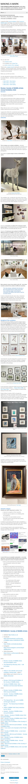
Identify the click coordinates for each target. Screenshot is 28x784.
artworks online (8, 61)
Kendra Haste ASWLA (15, 193)
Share (3, 755)
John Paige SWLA (5, 389)
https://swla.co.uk (13, 635)
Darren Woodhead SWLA (20, 355)
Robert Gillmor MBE (18, 387)
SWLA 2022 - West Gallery (9, 81)
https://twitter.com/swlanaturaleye (13, 644)
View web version (14, 780)
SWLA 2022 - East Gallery (9, 82)
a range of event (10, 67)
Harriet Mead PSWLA (14, 56)
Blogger (16, 782)
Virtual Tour (14, 63)
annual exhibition (12, 21)
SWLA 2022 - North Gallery (9, 84)
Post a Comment (5, 762)
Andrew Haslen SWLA (10, 55)
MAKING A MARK (10, 4)
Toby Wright (18, 505)
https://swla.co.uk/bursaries (11, 653)
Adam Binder (9, 140)
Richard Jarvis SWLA (17, 383)
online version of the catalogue (12, 65)
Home (14, 777)
